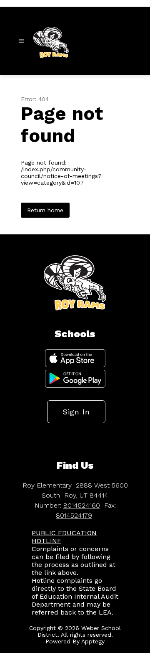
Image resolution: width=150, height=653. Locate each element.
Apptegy (93, 641)
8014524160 (81, 505)
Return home (45, 210)
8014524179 (74, 515)
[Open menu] (21, 41)
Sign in (76, 411)
